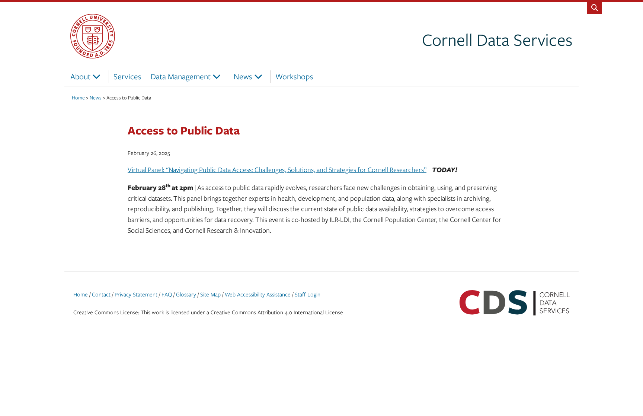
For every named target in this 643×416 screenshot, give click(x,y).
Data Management (181, 76)
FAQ (166, 294)
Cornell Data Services (497, 39)
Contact (101, 294)
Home (80, 294)
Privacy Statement (136, 294)
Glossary (186, 294)
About (80, 76)
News (243, 76)
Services (127, 76)
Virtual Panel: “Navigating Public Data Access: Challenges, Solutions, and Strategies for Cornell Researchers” (277, 169)
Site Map (210, 294)
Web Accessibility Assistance (258, 294)
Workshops (294, 76)
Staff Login (307, 294)
